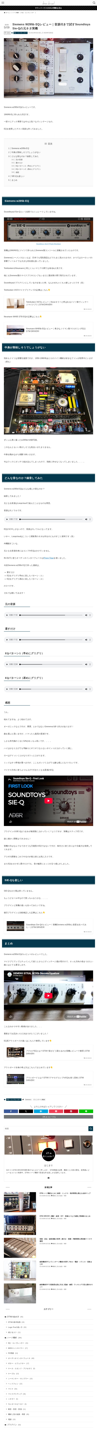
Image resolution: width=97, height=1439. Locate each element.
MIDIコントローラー (18, 1348)
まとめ (14, 180)
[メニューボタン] (3, 3)
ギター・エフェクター (18, 1363)
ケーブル (13, 1374)
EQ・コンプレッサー (20, 33)
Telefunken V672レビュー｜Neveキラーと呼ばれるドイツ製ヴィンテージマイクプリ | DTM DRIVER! (57, 303)
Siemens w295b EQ (20, 148)
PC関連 (13, 1353)
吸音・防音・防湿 (17, 1409)
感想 (17, 172)
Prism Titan (49, 558)
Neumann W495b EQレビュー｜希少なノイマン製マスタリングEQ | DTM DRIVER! (56, 330)
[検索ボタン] (94, 3)
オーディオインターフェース (21, 1358)
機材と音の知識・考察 (18, 1414)
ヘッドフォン (15, 1384)
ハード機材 (14, 1338)
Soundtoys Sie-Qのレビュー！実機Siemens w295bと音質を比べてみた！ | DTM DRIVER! (56, 926)
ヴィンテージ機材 (39, 1099)
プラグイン (14, 1425)
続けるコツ (14, 1332)
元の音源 (19, 160)
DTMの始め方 (15, 1317)
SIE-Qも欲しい (18, 176)
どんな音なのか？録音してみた (25, 156)
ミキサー (13, 1399)
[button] (11, 1111)
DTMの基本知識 (16, 1322)
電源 (11, 1419)
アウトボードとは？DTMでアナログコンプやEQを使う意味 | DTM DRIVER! (55, 1079)
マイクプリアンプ (17, 1394)
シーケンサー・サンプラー (20, 1379)
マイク (12, 1389)
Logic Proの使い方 (17, 1327)
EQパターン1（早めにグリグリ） (28, 166)
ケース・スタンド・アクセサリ (21, 1368)
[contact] (48, 1178)
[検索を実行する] (90, 1128)
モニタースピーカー (17, 1404)
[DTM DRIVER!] (48, 3)
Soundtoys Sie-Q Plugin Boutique (48, 244)
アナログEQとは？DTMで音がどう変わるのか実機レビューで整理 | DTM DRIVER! (58, 1052)
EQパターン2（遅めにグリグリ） (28, 169)
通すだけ (19, 163)
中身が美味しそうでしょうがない (26, 152)
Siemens (28, 1099)
